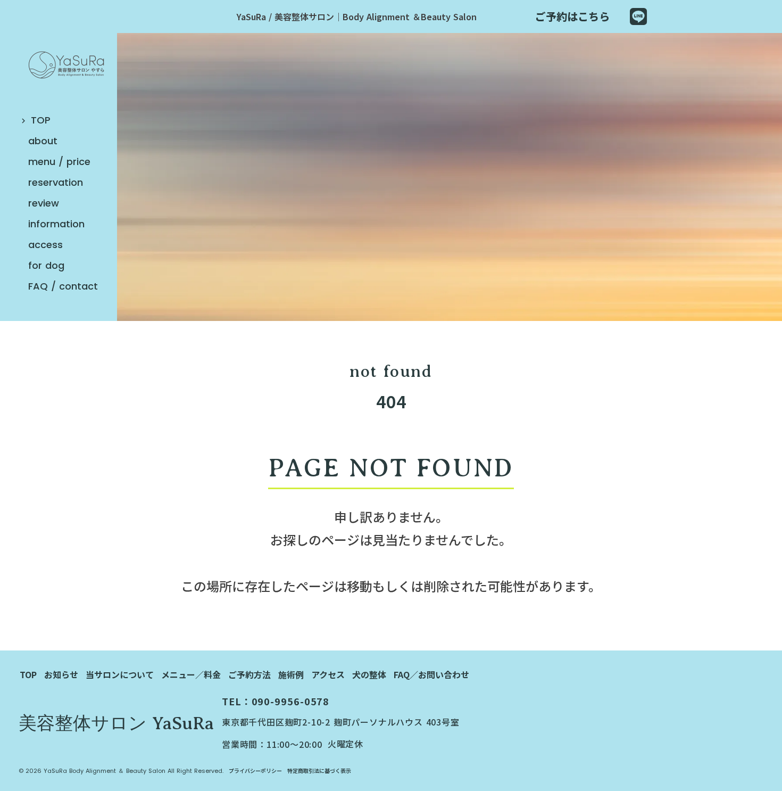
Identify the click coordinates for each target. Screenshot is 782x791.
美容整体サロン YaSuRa (116, 723)
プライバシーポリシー (255, 770)
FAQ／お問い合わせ (431, 674)
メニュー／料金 (191, 674)
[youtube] (638, 16)
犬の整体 (369, 674)
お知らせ (61, 674)
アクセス (328, 674)
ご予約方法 (249, 674)
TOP (28, 674)
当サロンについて (120, 674)
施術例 (291, 674)
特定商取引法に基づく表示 (319, 770)
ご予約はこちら (572, 16)
